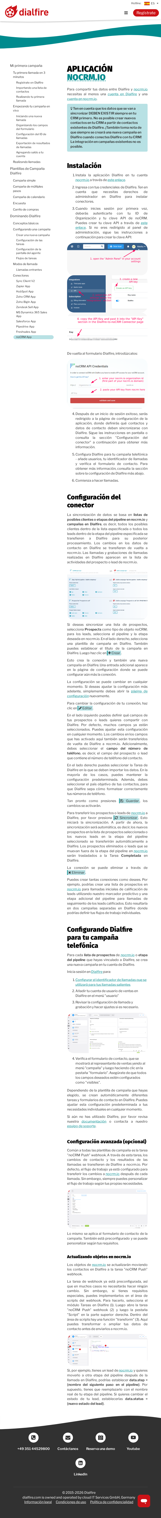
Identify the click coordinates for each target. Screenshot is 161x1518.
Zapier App (23, 286)
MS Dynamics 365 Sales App (31, 314)
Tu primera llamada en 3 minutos (29, 75)
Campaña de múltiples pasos (28, 189)
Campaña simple (24, 180)
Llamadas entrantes (29, 269)
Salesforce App (26, 321)
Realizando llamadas (26, 162)
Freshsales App (26, 331)
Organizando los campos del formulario (32, 127)
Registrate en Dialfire (29, 82)
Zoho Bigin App (26, 301)
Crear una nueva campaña (33, 235)
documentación (94, 1121)
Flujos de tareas (26, 258)
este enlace (116, 180)
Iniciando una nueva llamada (29, 118)
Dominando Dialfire (25, 216)
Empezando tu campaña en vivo (31, 108)
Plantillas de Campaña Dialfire (27, 171)
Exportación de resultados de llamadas (33, 145)
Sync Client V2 (25, 281)
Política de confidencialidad (111, 1502)
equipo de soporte (81, 1126)
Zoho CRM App (26, 296)
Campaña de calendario (29, 197)
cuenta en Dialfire (122, 94)
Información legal (38, 1502)
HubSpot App (25, 291)
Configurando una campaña (32, 229)
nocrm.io (86, 77)
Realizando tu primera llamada (30, 98)
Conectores (21, 275)
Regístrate (146, 12)
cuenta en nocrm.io (82, 99)
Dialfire (97, 972)
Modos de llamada (25, 264)
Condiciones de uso (71, 1502)
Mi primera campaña (26, 66)
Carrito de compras (26, 209)
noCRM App (24, 337)
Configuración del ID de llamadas (31, 136)
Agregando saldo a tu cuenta (30, 154)
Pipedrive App (25, 326)
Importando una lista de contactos (31, 89)
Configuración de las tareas (29, 242)
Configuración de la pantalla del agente (28, 251)
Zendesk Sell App (27, 307)
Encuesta (19, 203)
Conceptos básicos (26, 223)
